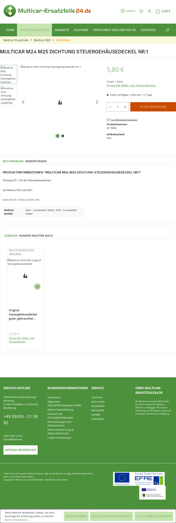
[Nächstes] (97, 101)
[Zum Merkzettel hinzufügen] (37, 286)
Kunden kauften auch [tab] (36, 236)
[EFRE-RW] (152, 493)
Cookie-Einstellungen (59, 437)
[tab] (13, 161)
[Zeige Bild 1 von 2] (57, 136)
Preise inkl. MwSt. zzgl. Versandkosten (131, 85)
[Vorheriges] (23, 101)
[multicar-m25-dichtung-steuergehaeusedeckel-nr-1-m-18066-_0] (60, 102)
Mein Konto (98, 401)
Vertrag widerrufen (20, 450)
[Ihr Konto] (149, 11)
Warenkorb (97, 410)
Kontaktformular (12, 439)
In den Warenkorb (153, 107)
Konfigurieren (76, 516)
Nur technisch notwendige (111, 516)
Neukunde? (97, 406)
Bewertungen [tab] (36, 161)
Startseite (96, 397)
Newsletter (97, 419)
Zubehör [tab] (11, 236)
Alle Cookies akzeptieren (154, 516)
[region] (88, 297)
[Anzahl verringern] (110, 106)
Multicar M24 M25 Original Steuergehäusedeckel (25, 252)
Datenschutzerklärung (60, 409)
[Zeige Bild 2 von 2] (62, 136)
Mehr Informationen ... (18, 519)
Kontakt (95, 414)
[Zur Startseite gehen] (48, 10)
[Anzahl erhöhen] (125, 106)
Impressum (53, 397)
